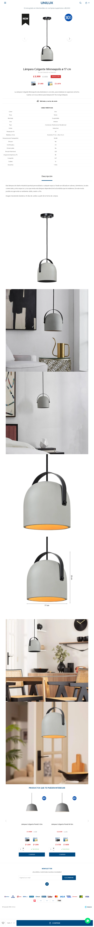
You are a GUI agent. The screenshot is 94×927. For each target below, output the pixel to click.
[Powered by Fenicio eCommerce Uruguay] (88, 907)
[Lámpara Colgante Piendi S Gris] (32, 807)
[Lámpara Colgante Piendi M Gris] (62, 807)
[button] (69, 38)
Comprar (56, 923)
